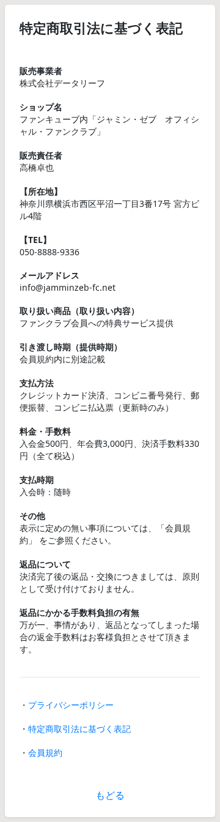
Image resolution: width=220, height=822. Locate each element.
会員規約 (45, 752)
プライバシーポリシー (71, 705)
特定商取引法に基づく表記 (79, 728)
